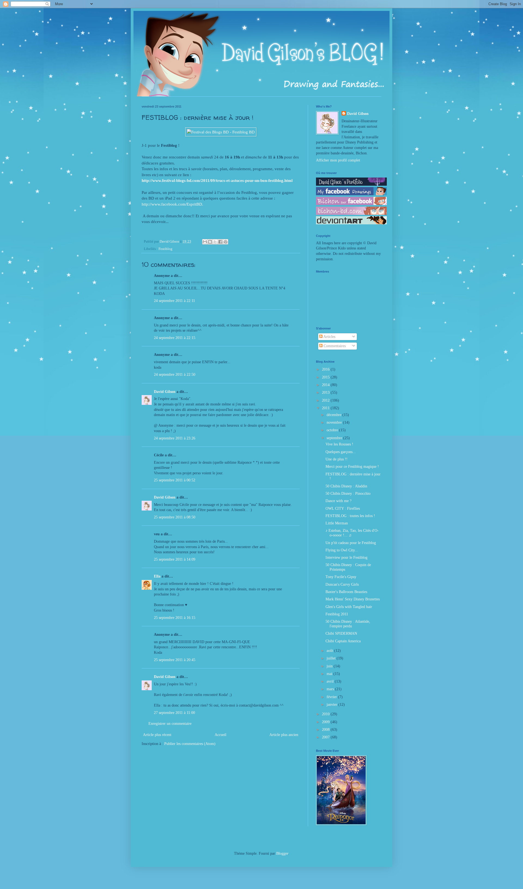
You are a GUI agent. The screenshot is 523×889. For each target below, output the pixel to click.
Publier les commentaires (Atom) (189, 744)
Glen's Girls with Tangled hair (349, 607)
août (330, 651)
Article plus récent (157, 735)
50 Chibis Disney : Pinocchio (348, 493)
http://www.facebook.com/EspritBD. (172, 204)
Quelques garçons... (341, 452)
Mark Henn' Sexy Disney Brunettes (353, 599)
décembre (334, 415)
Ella (157, 576)
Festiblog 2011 (337, 614)
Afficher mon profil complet (338, 160)
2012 (326, 400)
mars (331, 689)
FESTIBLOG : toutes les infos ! (350, 516)
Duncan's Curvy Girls (342, 584)
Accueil (220, 735)
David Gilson (164, 392)
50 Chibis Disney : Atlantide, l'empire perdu (348, 623)
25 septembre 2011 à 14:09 (174, 559)
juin (330, 666)
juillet (332, 658)
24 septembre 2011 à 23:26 (174, 438)
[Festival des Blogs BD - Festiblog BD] (220, 132)
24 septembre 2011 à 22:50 (174, 374)
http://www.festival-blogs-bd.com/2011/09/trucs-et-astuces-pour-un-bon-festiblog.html (217, 180)
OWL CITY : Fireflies (343, 508)
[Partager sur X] (215, 242)
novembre (335, 422)
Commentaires (334, 346)
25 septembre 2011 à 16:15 (174, 618)
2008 (326, 730)
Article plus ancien (283, 735)
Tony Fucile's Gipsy (341, 577)
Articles (329, 337)
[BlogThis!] (210, 242)
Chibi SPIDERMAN (341, 633)
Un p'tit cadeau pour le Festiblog (351, 543)
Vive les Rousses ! (339, 444)
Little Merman (337, 523)
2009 (326, 722)
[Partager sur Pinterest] (225, 242)
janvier (332, 704)
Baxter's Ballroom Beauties (346, 592)
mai (330, 674)
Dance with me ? (338, 501)
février (332, 697)
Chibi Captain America (343, 641)
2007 (326, 737)
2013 (326, 392)
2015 (326, 377)
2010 (326, 714)
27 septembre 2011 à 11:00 (174, 713)
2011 (326, 408)
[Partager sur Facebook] (220, 242)
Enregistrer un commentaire (169, 724)
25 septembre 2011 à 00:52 (174, 480)
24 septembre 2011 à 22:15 (174, 338)
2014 (326, 385)
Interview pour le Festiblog (346, 557)
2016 (326, 369)
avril (331, 681)
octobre (333, 430)
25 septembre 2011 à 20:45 (174, 660)
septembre (335, 438)
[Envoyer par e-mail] (205, 242)
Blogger (282, 853)
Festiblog (165, 249)
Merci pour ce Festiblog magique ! (352, 467)
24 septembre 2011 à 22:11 (174, 301)
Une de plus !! (337, 459)
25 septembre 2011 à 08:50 (174, 517)
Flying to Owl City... (342, 550)
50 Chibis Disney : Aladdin (346, 486)
